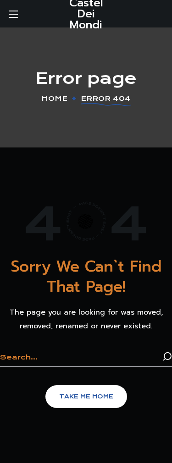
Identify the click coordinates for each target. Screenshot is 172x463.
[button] (86, 396)
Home (54, 98)
